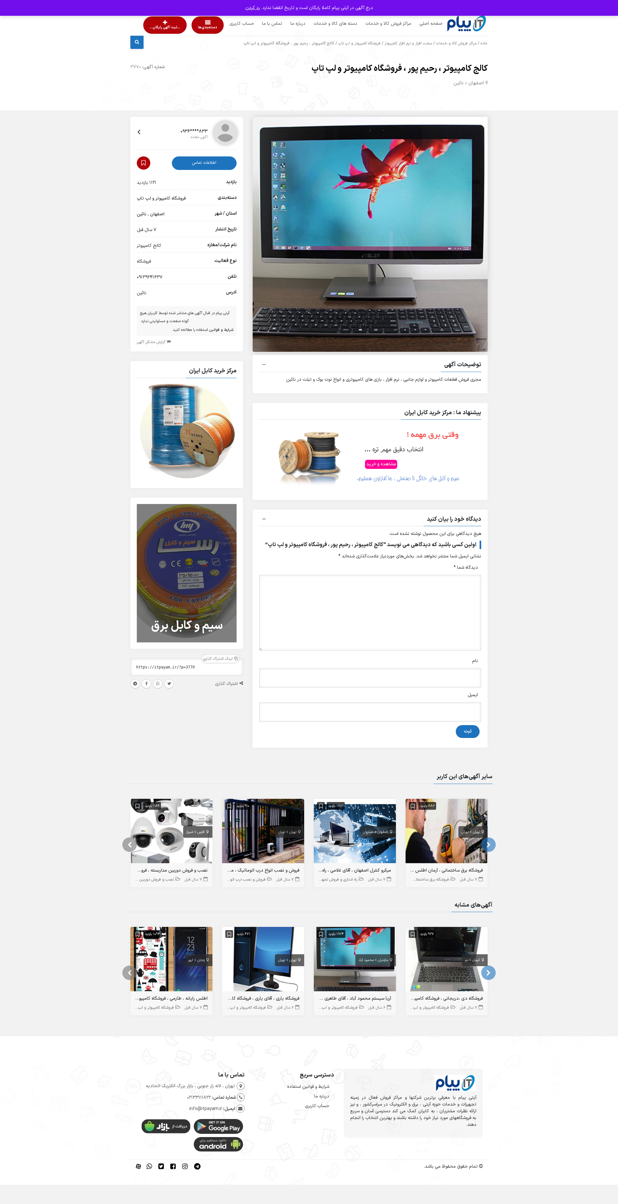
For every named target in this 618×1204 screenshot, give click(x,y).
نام (475, 661)
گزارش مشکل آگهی (152, 342)
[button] (370, 365)
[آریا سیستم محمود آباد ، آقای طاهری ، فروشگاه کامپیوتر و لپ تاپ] (355, 960)
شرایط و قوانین (221, 330)
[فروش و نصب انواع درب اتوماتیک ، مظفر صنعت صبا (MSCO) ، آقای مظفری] (263, 832)
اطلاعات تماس (204, 163)
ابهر (190, 960)
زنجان (201, 960)
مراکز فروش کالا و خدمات (376, 23)
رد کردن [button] (252, 8)
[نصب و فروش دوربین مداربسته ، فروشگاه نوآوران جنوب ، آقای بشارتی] (171, 832)
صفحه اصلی (418, 23)
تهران (476, 832)
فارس (201, 832)
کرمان (476, 960)
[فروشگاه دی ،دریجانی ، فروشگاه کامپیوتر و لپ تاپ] (447, 960)
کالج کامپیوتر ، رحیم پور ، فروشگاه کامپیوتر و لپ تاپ (400, 68)
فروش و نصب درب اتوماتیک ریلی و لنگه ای (231, 879)
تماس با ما (260, 23)
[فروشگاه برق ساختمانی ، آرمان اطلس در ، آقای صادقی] (447, 832)
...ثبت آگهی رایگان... (159, 27)
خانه (484, 43)
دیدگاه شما (466, 567)
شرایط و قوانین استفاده (308, 1086)
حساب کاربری (229, 23)
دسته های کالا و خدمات (323, 23)
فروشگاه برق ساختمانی (431, 879)
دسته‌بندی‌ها (189, 27)
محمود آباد (366, 960)
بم (466, 960)
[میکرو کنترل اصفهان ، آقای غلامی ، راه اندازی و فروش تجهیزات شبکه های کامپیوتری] (355, 832)
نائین (459, 83)
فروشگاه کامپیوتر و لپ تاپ (359, 43)
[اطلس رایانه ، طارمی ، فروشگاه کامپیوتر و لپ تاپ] (171, 960)
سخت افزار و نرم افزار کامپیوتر (408, 43)
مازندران (383, 960)
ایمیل (473, 695)
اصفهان (476, 83)
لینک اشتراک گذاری (218, 659)
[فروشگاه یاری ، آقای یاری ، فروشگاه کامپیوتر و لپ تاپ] (263, 960)
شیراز (189, 832)
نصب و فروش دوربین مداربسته (149, 879)
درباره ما (285, 23)
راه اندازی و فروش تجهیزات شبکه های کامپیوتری (319, 879)
